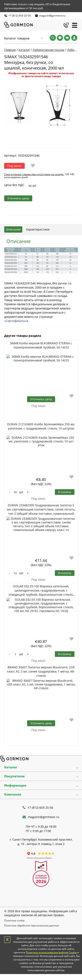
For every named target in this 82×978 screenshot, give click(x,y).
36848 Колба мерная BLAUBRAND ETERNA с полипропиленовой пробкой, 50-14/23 (41, 345)
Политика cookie (14, 920)
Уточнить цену (18, 198)
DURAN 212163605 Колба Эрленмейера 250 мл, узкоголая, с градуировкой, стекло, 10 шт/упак (41, 426)
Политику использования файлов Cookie (51, 952)
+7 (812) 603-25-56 (19, 15)
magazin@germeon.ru (52, 15)
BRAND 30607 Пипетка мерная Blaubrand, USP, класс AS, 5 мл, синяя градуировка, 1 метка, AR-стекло (41, 671)
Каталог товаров (16, 38)
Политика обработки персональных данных (31, 925)
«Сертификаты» (15, 321)
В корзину (64, 492)
